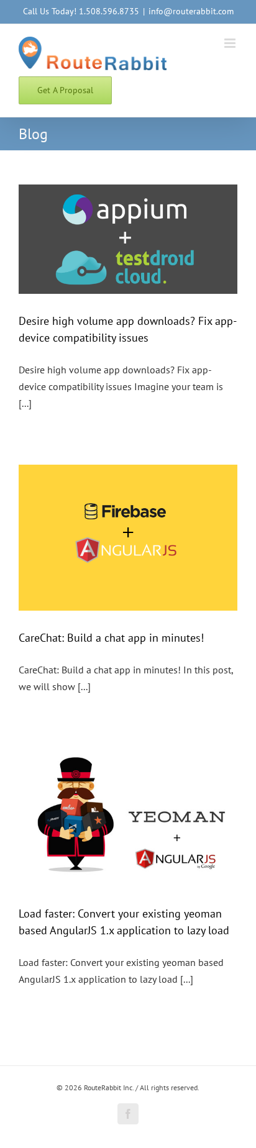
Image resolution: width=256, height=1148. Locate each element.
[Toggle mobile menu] (230, 43)
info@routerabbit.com (191, 11)
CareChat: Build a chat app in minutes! (111, 638)
